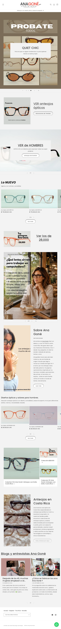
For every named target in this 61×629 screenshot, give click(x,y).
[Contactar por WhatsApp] (56, 624)
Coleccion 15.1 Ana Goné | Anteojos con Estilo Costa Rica (48, 482)
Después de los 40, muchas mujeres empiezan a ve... (15, 579)
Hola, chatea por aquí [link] (42, 541)
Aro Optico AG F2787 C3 (35, 210)
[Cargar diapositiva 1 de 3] (26, 90)
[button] (3, 4)
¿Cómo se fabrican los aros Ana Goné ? (45, 579)
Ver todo (30, 221)
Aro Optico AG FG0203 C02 (8, 425)
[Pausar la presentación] (38, 90)
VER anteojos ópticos (43, 106)
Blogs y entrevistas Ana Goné (23, 554)
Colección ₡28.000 (47, 461)
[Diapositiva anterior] (22, 90)
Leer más (38, 386)
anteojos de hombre (30, 155)
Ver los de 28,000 (43, 238)
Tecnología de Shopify (17, 625)
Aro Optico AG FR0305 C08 (36, 426)
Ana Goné (45, 341)
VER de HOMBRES (30, 145)
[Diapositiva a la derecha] (33, 217)
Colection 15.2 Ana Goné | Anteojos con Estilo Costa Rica (21, 483)
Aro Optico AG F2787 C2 (7, 210)
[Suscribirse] (28, 615)
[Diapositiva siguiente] (34, 90)
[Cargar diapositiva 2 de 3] (29, 90)
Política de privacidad (29, 625)
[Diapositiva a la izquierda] (27, 217)
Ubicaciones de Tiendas (43, 113)
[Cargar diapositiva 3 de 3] (31, 90)
